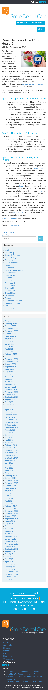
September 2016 (11, 519)
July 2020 (9, 402)
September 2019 (11, 427)
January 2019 (10, 448)
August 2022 (10, 339)
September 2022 (11, 336)
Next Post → (7, 235)
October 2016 (10, 516)
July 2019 (9, 432)
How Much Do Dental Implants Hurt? (20, 674)
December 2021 (11, 359)
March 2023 (10, 321)
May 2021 (9, 377)
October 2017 (10, 486)
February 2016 (11, 536)
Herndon (8, 278)
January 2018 (10, 478)
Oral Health (9, 288)
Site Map (13, 687)
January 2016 (10, 539)
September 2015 (11, 549)
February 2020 (11, 415)
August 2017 (10, 491)
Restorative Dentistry (13, 301)
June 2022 (9, 344)
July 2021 (9, 372)
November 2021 (11, 362)
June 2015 (9, 557)
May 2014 (9, 579)
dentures (40, 191)
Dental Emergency (12, 258)
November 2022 (11, 331)
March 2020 (10, 412)
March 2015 (10, 564)
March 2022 (10, 351)
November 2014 (11, 574)
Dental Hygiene (11, 260)
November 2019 (11, 422)
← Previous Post (8, 232)
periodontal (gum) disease (32, 84)
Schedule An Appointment (30, 23)
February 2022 (11, 354)
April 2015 (9, 562)
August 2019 (10, 430)
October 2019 (10, 425)
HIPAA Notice (26, 687)
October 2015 (10, 546)
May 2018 (9, 468)
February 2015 (11, 567)
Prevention (14, 225)
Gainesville (9, 268)
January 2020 (10, 417)
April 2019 (9, 440)
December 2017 (11, 481)
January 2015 (10, 569)
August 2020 (10, 400)
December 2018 (11, 450)
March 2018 (10, 473)
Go (40, 238)
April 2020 (9, 410)
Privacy (19, 687)
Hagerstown (10, 275)
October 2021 (10, 364)
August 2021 (10, 369)
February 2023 (11, 324)
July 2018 (9, 463)
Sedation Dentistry (12, 303)
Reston (8, 298)
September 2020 (11, 397)
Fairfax (8, 265)
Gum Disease (10, 273)
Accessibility (35, 687)
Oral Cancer (10, 285)
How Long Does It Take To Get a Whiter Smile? (24, 682)
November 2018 (11, 453)
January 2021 (10, 387)
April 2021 (9, 379)
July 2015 (9, 554)
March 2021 (10, 382)
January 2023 (10, 326)
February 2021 (11, 384)
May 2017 (9, 498)
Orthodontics (10, 290)
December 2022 (11, 329)
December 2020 (11, 389)
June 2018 (9, 465)
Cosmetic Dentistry (12, 255)
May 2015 (9, 559)
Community (9, 253)
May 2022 (9, 346)
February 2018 (11, 476)
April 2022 (9, 349)
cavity (7, 250)
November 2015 (11, 544)
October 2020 (10, 395)
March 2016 (10, 534)
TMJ (7, 306)
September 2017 (11, 488)
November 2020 (11, 392)
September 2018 (11, 458)
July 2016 (9, 524)
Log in (41, 687)
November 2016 (11, 514)
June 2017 (9, 496)
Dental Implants (11, 263)
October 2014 (10, 577)
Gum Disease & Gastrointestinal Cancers (22, 672)
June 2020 (9, 405)
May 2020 (9, 407)
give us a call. (18, 212)
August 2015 (10, 552)
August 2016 (10, 521)
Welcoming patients (9, 219)
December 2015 (11, 541)
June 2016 (9, 526)
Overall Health (11, 293)
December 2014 (11, 572)
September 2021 (11, 367)
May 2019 (9, 438)
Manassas (9, 280)
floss (21, 186)
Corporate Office (24, 609)
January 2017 (10, 509)
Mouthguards (10, 283)
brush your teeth (38, 168)
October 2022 (10, 334)
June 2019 (9, 435)
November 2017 (11, 483)
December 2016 (11, 511)
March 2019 (10, 443)
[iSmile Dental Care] (24, 12)
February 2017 (11, 506)
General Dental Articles (14, 270)
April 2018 (9, 470)
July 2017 (9, 493)
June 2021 (9, 374)
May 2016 (9, 529)
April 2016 (9, 531)
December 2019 (11, 420)
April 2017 (9, 501)
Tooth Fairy (9, 308)
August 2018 (10, 460)
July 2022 (9, 341)
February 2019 (11, 445)
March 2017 (10, 503)
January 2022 (10, 357)
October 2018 (10, 455)
